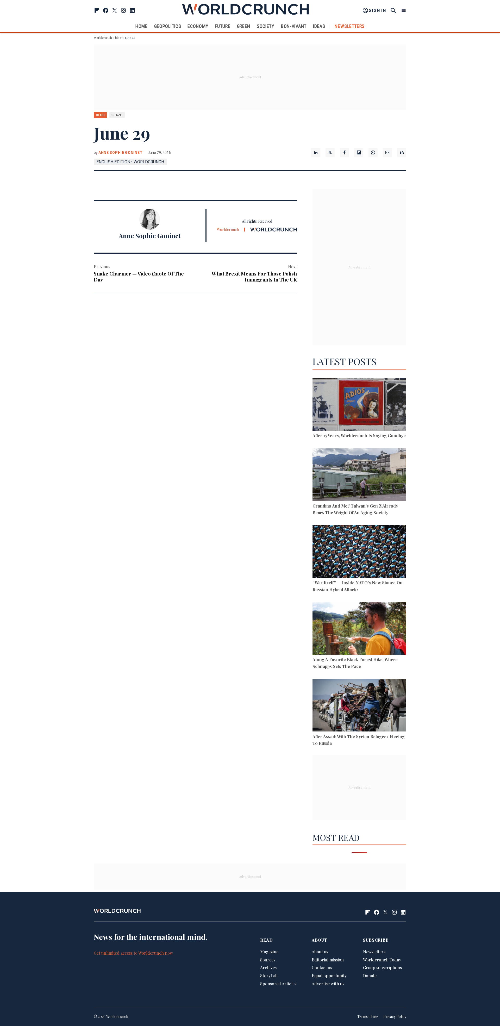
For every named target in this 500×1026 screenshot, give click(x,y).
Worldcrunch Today (382, 959)
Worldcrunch (103, 37)
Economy (198, 26)
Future (222, 26)
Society (265, 26)
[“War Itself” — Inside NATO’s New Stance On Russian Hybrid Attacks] (359, 552)
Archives (268, 967)
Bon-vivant (294, 26)
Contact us (322, 967)
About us (320, 951)
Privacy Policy (394, 1016)
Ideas (319, 26)
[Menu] (403, 10)
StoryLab (269, 975)
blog (118, 37)
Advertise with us (328, 983)
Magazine (269, 951)
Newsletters (350, 26)
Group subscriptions (382, 967)
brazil (117, 115)
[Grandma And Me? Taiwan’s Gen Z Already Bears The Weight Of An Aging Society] (359, 475)
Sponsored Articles (278, 983)
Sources (267, 959)
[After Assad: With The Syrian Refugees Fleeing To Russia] (359, 706)
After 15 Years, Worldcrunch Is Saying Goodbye (359, 435)
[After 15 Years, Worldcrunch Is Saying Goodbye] (359, 405)
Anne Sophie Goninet (120, 153)
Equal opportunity (329, 975)
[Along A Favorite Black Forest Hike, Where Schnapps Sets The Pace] (359, 629)
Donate (370, 975)
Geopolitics (167, 26)
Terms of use (367, 1016)
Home (141, 26)
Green (244, 26)
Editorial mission (328, 959)
